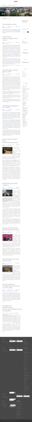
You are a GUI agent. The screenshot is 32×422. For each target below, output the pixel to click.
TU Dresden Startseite (5, 342)
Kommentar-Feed (25, 343)
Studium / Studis (8, 27)
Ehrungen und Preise (13, 188)
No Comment (17, 26)
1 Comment (18, 144)
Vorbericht (5, 118)
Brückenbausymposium (6, 145)
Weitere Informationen (5, 65)
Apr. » (12, 407)
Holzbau (4, 43)
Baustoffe (4, 110)
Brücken (4, 188)
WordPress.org (24, 76)
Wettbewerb (25, 391)
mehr (3, 301)
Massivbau (7, 110)
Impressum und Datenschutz (12, 5)
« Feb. (10, 407)
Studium (27, 119)
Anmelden (3, 402)
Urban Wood (7, 43)
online (19, 29)
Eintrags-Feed (24, 73)
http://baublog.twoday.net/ (20, 417)
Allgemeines (4, 27)
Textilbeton (9, 110)
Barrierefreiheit (4, 5)
